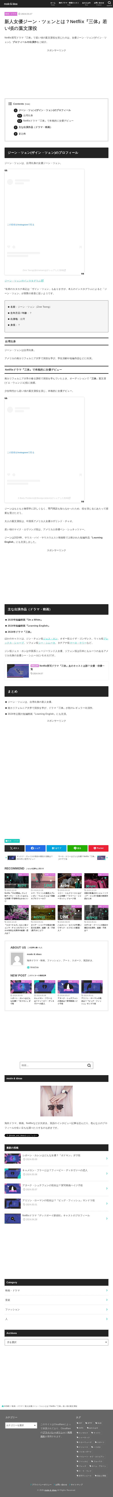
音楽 (7, 1300)
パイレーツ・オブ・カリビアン (91, 1457)
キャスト (97, 1433)
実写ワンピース (85, 1476)
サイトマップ (77, 1485)
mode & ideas (50, 1490)
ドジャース (83, 1447)
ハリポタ (97, 1447)
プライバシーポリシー (54, 1432)
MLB (99, 1423)
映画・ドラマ (10, 14)
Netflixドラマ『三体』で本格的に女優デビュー (46, 120)
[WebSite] (33, 967)
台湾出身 (25, 115)
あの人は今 (93, 1428)
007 (80, 1423)
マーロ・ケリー (78, 642)
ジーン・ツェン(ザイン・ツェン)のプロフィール (43, 110)
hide (27, 104)
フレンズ (82, 1466)
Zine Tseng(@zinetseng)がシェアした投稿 (43, 270)
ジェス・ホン (50, 638)
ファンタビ (83, 1461)
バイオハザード (85, 1452)
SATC (81, 1428)
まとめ (20, 133)
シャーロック (84, 1437)
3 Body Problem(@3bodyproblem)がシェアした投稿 (43, 498)
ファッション (12, 1309)
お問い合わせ (61, 1485)
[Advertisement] (57, 73)
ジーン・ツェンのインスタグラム (23, 280)
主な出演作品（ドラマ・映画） (33, 127)
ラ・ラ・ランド (85, 1471)
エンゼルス (83, 1433)
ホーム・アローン (99, 1466)
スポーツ (100, 1442)
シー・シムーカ (46, 642)
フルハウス (98, 1461)
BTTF (90, 1423)
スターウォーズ (85, 1442)
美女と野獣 (101, 1476)
